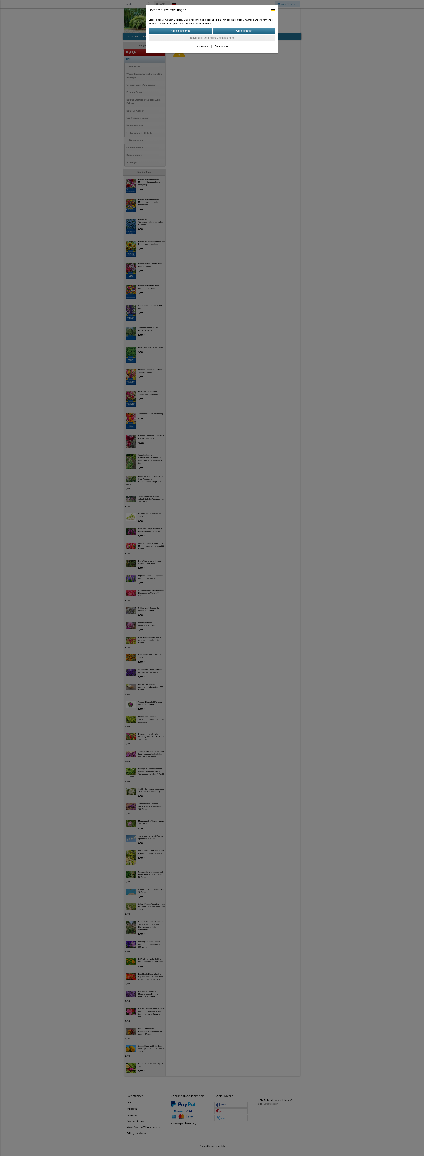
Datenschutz (221, 46)
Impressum (202, 46)
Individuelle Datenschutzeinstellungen (212, 37)
